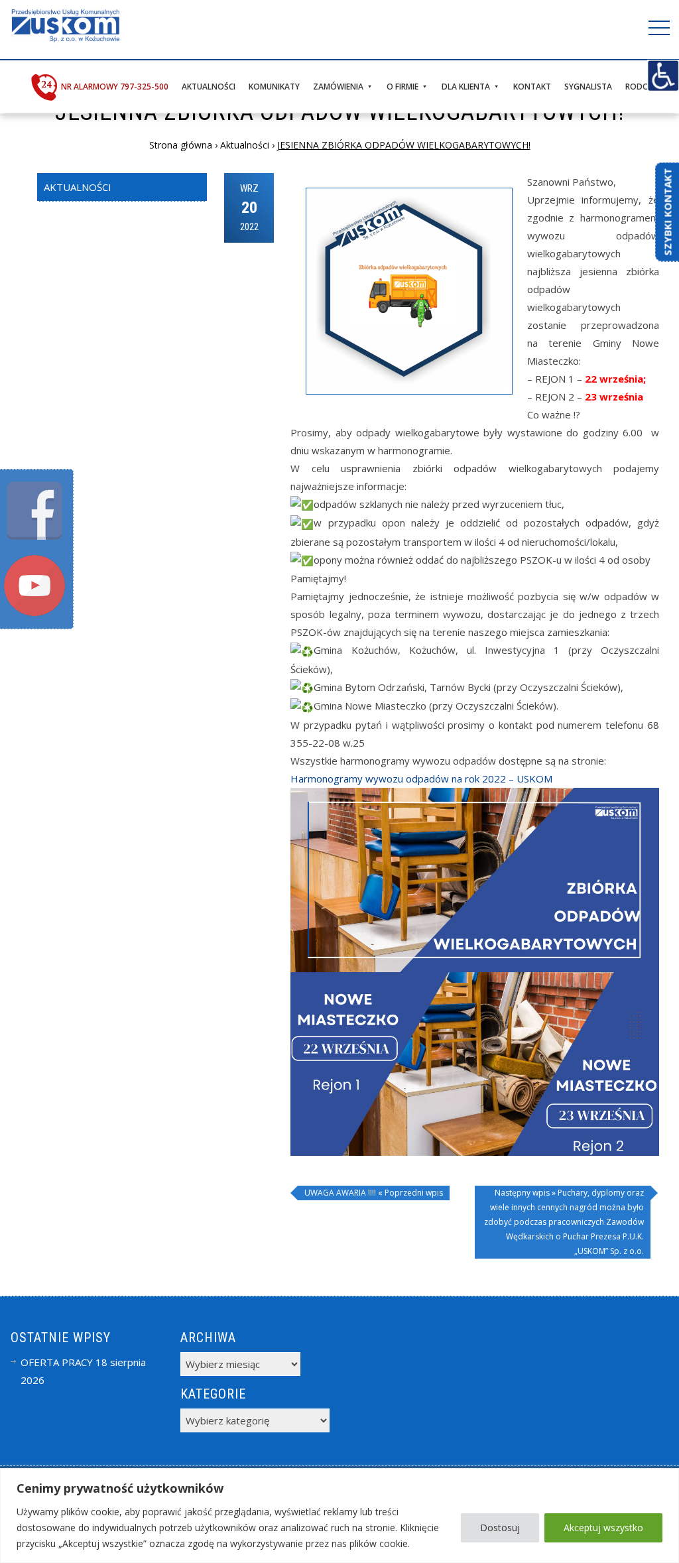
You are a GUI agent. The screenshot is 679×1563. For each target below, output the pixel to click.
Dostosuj (500, 1527)
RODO (637, 86)
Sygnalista (588, 86)
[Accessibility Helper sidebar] (663, 76)
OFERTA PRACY (57, 1362)
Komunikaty (274, 86)
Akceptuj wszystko (603, 1527)
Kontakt (532, 86)
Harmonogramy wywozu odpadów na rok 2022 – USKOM (421, 778)
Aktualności (208, 86)
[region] (339, 1515)
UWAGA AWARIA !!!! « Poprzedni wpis (373, 1192)
